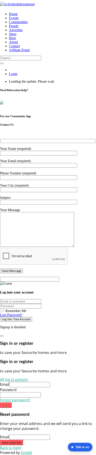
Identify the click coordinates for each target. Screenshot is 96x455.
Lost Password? (11, 315)
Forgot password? (15, 400)
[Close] (2, 336)
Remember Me (15, 311)
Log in (6, 405)
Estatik (26, 452)
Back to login (10, 447)
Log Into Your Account (16, 319)
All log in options (14, 379)
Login (13, 74)
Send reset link (11, 443)
